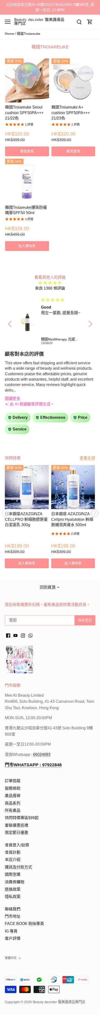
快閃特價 (12, 458)
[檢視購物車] (90, 21)
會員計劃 (12, 852)
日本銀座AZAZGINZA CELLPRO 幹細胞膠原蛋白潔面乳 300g (26, 519)
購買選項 (27, 151)
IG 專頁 (11, 931)
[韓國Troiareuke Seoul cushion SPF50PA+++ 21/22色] (27, 80)
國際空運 (12, 874)
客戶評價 (12, 938)
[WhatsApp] (30, 635)
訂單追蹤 (12, 781)
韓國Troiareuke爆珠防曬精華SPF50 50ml (26, 210)
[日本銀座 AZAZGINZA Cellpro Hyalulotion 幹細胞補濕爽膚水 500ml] (73, 487)
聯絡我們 (12, 909)
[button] (11, 323)
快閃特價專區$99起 (22, 818)
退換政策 (12, 889)
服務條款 (12, 788)
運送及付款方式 (18, 867)
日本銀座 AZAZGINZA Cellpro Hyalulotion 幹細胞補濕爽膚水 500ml (72, 519)
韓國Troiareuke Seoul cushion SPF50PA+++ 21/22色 (24, 112)
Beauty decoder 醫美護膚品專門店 (39, 22)
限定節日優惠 (16, 833)
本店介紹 (12, 860)
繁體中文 (11, 958)
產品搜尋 (12, 796)
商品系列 (12, 803)
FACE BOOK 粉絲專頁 (24, 924)
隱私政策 (12, 897)
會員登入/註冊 (17, 845)
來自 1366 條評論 (50, 288)
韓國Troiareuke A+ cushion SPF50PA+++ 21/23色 (70, 112)
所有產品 (12, 810)
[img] (50, 283)
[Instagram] (23, 635)
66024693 (41, 754)
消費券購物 (14, 882)
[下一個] (94, 513)
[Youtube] (15, 635)
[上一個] (5, 513)
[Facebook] (8, 635)
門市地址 (12, 916)
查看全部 (87, 458)
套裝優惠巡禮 (16, 825)
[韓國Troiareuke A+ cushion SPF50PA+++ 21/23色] (73, 80)
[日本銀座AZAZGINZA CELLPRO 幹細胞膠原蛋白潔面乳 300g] (27, 487)
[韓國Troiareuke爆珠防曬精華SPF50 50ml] (27, 181)
